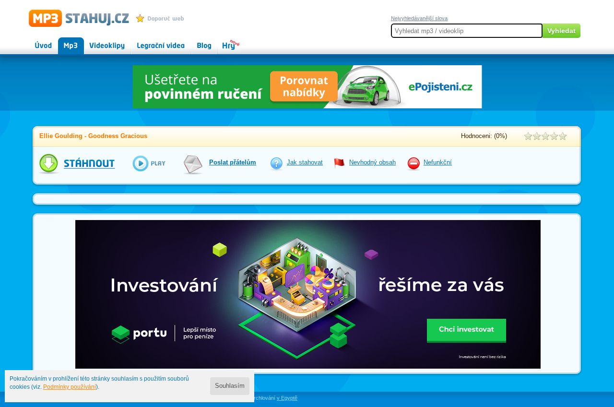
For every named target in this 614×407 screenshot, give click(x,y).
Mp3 (64, 41)
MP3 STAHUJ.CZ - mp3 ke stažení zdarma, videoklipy (74, 18)
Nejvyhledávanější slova (419, 18)
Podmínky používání (69, 387)
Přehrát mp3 (142, 163)
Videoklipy (98, 41)
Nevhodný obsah (372, 162)
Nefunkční (438, 162)
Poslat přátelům (232, 162)
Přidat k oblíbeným (162, 18)
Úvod (35, 41)
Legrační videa (151, 41)
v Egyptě (287, 398)
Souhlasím (230, 386)
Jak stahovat (305, 162)
